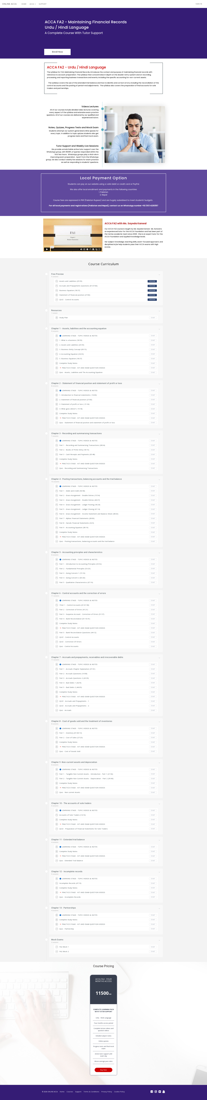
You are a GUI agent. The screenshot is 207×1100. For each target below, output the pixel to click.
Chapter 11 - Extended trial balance (68, 840)
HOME (23, 4)
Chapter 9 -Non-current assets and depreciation (74, 762)
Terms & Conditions (91, 1092)
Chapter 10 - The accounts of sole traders (71, 803)
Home (62, 1092)
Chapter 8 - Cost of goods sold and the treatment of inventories (81, 721)
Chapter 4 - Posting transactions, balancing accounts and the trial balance (86, 479)
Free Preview (57, 274)
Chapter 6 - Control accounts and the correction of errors (78, 593)
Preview (152, 281)
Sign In (199, 4)
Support (78, 1092)
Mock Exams (57, 940)
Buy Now (103, 1070)
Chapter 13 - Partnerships (63, 908)
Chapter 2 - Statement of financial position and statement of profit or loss (86, 383)
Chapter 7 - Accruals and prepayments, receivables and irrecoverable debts (87, 657)
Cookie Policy (119, 1092)
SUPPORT (43, 4)
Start (153, 318)
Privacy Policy (106, 1092)
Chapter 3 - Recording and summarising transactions (76, 433)
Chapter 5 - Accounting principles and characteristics (76, 552)
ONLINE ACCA (9, 3)
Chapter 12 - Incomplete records (66, 871)
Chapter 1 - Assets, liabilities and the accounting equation (79, 328)
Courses (70, 1092)
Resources (56, 310)
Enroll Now (57, 52)
